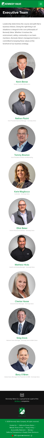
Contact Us (13, 425)
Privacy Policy (30, 428)
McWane (18, 401)
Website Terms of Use (16, 428)
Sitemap (30, 430)
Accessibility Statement (18, 430)
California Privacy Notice (26, 425)
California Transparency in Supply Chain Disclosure (22, 432)
